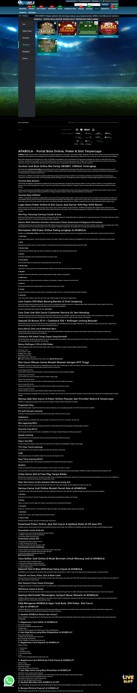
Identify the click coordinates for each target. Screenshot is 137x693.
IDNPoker (52, 9)
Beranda (23, 9)
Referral (32, 12)
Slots (60, 9)
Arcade (89, 9)
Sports (31, 9)
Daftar (114, 4)
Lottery (114, 9)
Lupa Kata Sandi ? (71, 1)
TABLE (96, 9)
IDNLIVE (81, 9)
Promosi (22, 12)
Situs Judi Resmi (23, 122)
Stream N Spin (70, 9)
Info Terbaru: (23, 16)
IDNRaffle (105, 9)
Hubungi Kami (85, 1)
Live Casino (41, 9)
